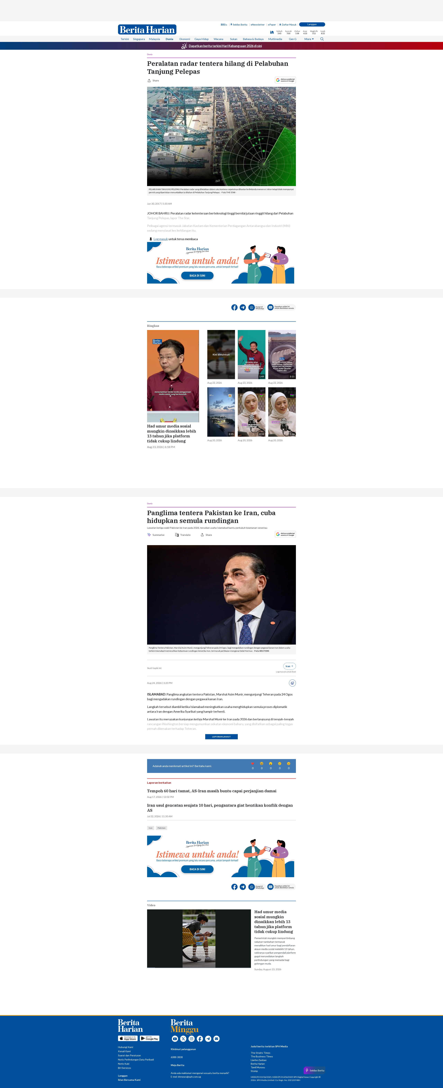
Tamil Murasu (258, 1067)
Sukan (233, 39)
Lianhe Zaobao (258, 1060)
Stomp (254, 1070)
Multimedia (275, 39)
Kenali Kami (124, 1051)
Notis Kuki (123, 1063)
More (307, 39)
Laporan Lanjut (221, 736)
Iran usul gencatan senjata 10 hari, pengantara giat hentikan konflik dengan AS (220, 808)
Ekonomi (184, 39)
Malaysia (154, 39)
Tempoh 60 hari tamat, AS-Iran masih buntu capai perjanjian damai (212, 791)
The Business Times (262, 1056)
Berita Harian (258, 1063)
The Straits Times (260, 1052)
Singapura (139, 39)
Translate (185, 534)
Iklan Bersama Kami (129, 1079)
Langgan (312, 24)
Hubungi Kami (125, 1047)
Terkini (125, 39)
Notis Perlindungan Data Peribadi (136, 1059)
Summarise (159, 534)
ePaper (272, 24)
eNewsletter (258, 24)
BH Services (124, 1067)
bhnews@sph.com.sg (189, 1076)
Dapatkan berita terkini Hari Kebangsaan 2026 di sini (225, 46)
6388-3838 (177, 1057)
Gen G (292, 39)
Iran (150, 828)
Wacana (218, 39)
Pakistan (161, 828)
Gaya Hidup (202, 39)
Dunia (169, 39)
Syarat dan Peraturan (129, 1055)
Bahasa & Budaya (253, 39)
